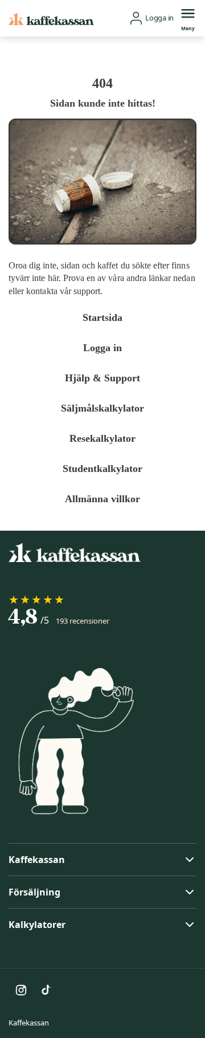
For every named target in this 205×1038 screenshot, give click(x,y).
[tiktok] (46, 990)
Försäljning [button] (34, 892)
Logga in (102, 347)
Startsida (102, 317)
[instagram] (21, 990)
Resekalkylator (102, 438)
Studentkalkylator (103, 468)
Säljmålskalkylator (103, 408)
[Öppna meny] (188, 13)
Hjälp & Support (103, 378)
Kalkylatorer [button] (37, 924)
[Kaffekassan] (51, 18)
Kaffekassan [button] (37, 859)
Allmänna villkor (103, 498)
